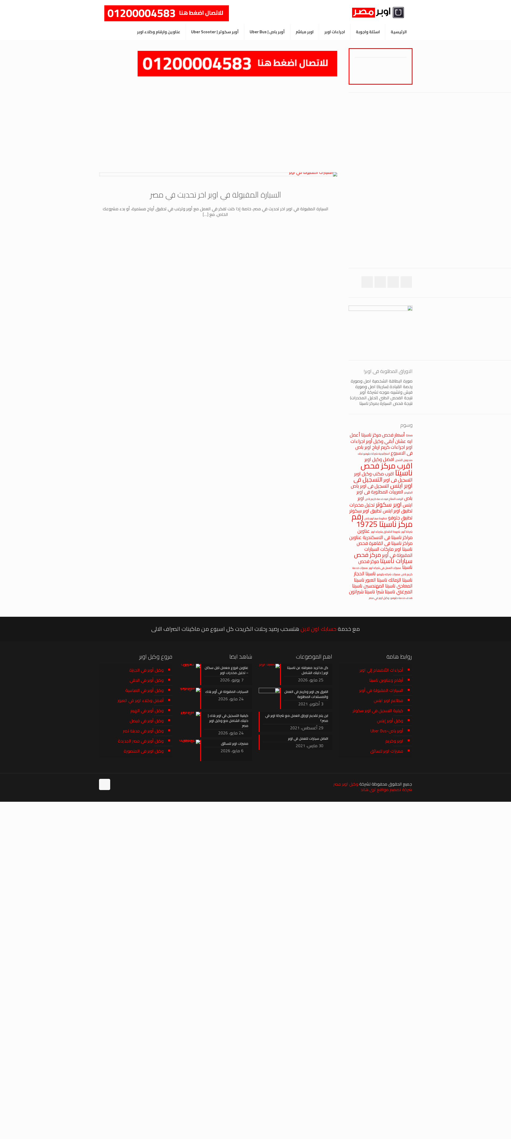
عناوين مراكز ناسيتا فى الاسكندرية (385, 534)
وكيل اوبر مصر (345, 784)
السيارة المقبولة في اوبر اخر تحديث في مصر (215, 194)
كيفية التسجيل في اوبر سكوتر (378, 710)
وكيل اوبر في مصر (379, 598)
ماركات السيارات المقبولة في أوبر (388, 552)
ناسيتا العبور (376, 579)
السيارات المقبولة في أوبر (381, 690)
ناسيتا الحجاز (365, 573)
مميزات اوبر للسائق (386, 751)
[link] (237, 63)
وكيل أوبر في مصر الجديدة (141, 741)
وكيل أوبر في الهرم (147, 710)
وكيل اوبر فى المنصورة (144, 751)
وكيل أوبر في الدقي (147, 680)
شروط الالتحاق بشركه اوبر (385, 531)
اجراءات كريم (393, 447)
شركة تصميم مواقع (394, 789)
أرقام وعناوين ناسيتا (386, 680)
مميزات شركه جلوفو (388, 574)
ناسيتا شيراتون (362, 591)
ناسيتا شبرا (385, 591)
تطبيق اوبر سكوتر (365, 510)
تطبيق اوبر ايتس (398, 510)
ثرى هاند (368, 789)
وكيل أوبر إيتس (390, 721)
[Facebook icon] (129, 784)
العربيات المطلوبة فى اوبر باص (385, 495)
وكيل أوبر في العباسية (144, 690)
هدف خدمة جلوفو (401, 598)
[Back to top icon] (104, 784)
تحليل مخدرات (362, 504)
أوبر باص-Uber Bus (386, 731)
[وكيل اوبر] (375, 12)
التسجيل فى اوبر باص (370, 486)
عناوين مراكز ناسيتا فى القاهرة (381, 540)
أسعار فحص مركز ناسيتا (383, 434)
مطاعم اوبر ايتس (388, 700)
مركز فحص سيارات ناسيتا (383, 557)
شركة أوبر (407, 531)
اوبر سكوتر (389, 504)
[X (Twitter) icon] (123, 784)
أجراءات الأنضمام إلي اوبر (381, 670)
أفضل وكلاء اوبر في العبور (141, 700)
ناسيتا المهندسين (379, 585)
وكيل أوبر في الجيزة (146, 670)
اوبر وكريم (394, 741)
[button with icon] (406, 282)
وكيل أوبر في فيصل (147, 721)
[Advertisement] (218, 124)
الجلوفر (408, 492)
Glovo (409, 435)
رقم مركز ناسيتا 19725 (382, 520)
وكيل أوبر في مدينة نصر (143, 731)
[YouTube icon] (117, 784)
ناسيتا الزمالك (400, 579)
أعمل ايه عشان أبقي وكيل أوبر (381, 438)
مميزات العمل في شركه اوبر (385, 567)
